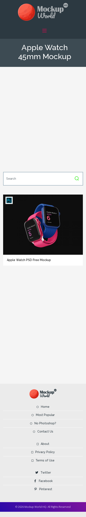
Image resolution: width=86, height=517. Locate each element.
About (45, 444)
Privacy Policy (45, 452)
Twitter (45, 472)
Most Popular (45, 415)
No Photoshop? (45, 423)
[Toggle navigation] (44, 30)
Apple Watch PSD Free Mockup (29, 260)
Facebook (46, 481)
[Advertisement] (43, 119)
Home (45, 406)
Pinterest (45, 489)
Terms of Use (44, 460)
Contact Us (45, 431)
